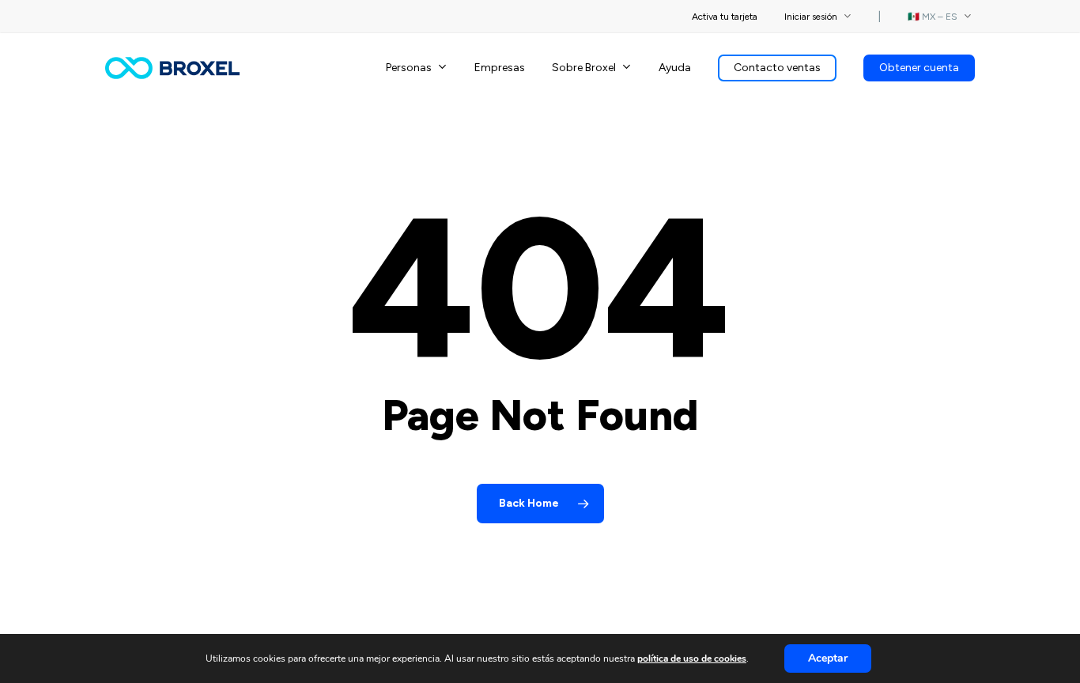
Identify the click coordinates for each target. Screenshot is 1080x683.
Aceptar (828, 658)
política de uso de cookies (691, 658)
